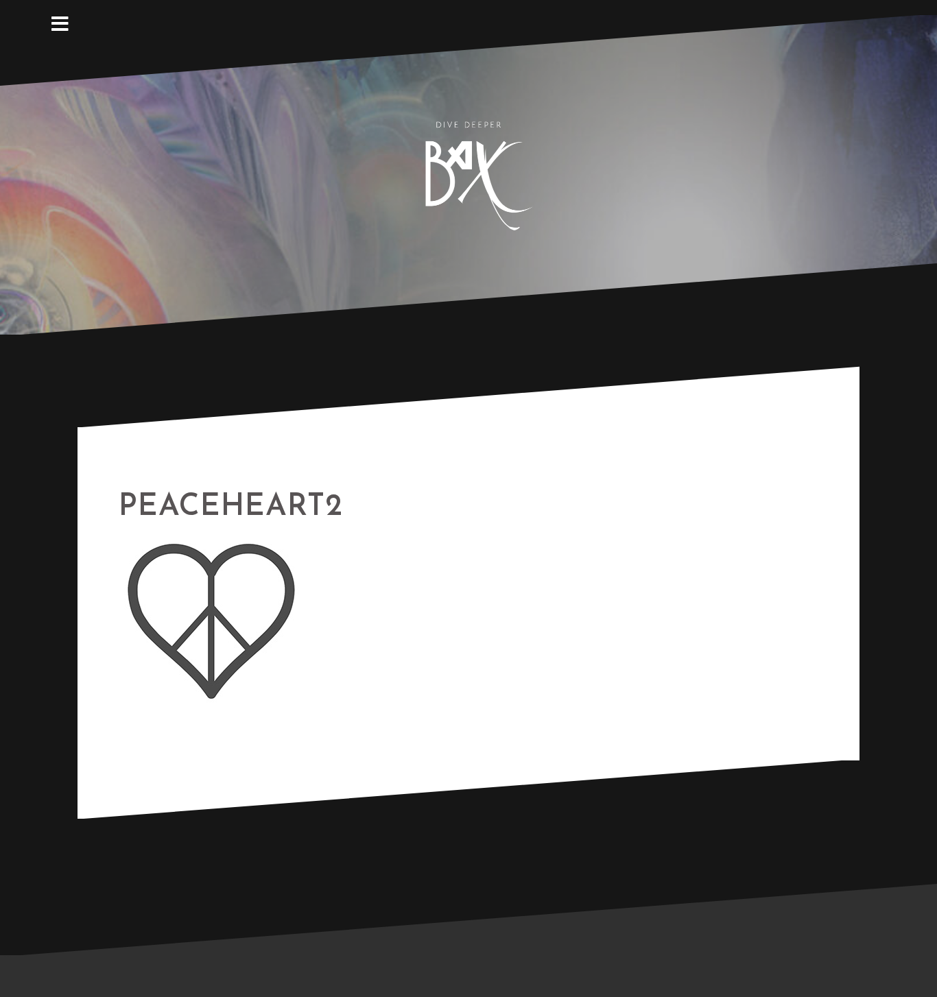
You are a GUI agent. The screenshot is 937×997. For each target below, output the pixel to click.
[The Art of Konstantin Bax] (468, 173)
